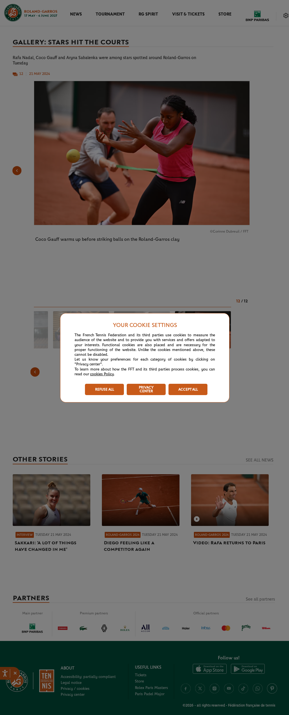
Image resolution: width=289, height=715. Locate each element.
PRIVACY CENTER (146, 389)
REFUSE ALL (104, 389)
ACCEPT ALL (188, 389)
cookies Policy (102, 374)
